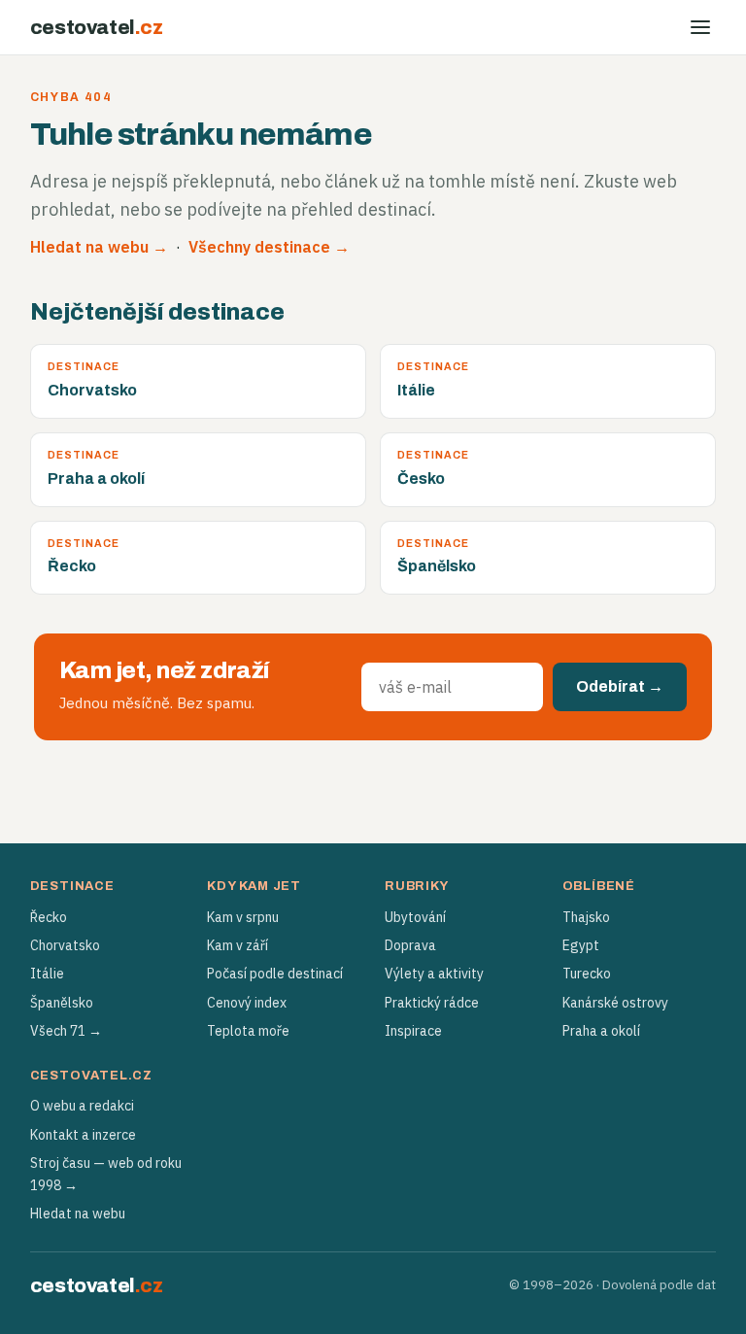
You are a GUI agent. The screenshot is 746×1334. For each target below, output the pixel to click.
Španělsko (61, 1002)
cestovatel (96, 27)
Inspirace (413, 1031)
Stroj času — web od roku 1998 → (106, 1173)
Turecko (586, 973)
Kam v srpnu (243, 917)
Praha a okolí (601, 1031)
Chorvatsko (65, 945)
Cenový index (247, 1002)
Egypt (580, 945)
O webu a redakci (82, 1105)
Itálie (47, 973)
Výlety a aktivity (434, 973)
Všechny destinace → (269, 247)
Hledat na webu (77, 1213)
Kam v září (237, 945)
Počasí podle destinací (275, 973)
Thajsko (586, 917)
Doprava (410, 945)
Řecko (48, 917)
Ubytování (415, 917)
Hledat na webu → (99, 247)
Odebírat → (619, 686)
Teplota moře (248, 1031)
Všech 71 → (66, 1031)
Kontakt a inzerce (83, 1135)
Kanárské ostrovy (615, 1002)
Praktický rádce (432, 1002)
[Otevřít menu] (700, 27)
